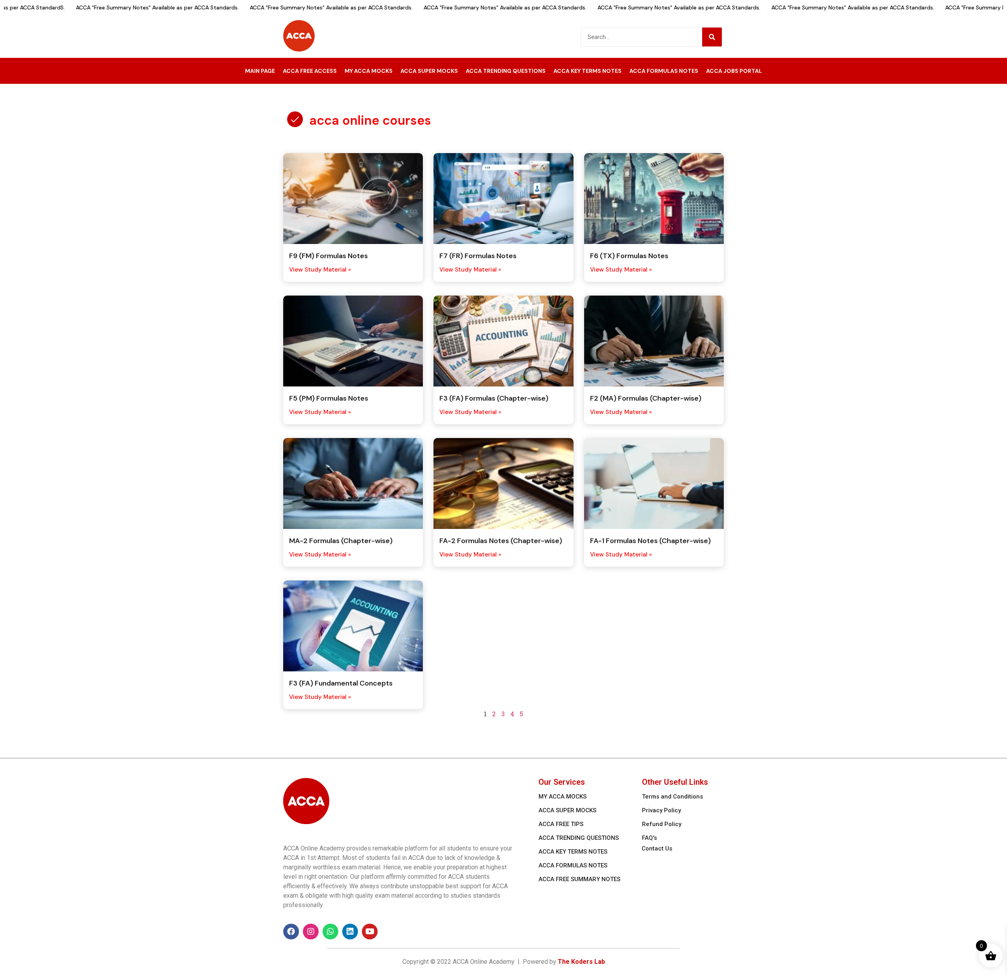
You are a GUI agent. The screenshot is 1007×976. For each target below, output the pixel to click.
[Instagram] (311, 931)
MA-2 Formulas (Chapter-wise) (341, 540)
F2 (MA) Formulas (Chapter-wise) (645, 398)
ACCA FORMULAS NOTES (663, 70)
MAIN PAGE (260, 70)
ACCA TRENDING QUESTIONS (506, 70)
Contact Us (657, 848)
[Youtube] (370, 931)
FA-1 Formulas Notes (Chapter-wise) (650, 540)
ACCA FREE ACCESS (310, 70)
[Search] (712, 37)
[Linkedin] (350, 931)
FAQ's (649, 837)
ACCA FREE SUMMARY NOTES (579, 879)
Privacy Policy (661, 810)
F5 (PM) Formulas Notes (328, 398)
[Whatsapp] (330, 931)
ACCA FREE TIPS (561, 824)
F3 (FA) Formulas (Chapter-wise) (493, 398)
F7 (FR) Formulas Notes (477, 256)
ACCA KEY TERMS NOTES (587, 70)
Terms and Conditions (672, 796)
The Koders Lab (581, 961)
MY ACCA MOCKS (369, 70)
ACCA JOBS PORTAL (734, 70)
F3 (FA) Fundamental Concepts (341, 683)
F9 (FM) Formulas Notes (328, 256)
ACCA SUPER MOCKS (429, 70)
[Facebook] (291, 931)
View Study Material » (320, 270)
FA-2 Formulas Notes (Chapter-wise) (500, 540)
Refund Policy (661, 824)
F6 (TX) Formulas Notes (629, 256)
